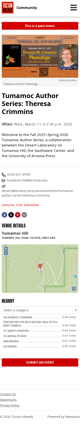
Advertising (8, 400)
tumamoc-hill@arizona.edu (27, 180)
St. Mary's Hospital (16, 331)
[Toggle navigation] (73, 7)
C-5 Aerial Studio (15, 336)
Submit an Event (40, 362)
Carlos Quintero (67, 80)
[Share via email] (24, 214)
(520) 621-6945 (18, 174)
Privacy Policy (10, 405)
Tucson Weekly (22, 416)
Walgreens (11, 341)
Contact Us (8, 394)
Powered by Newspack (63, 416)
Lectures (8, 205)
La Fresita (10, 346)
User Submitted (27, 205)
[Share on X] (11, 214)
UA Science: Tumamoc (18, 317)
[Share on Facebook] (4, 214)
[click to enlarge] (40, 56)
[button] (17, 214)
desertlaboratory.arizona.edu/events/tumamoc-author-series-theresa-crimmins (38, 193)
